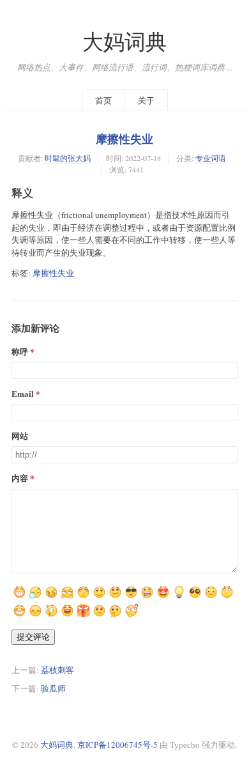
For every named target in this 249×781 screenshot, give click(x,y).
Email (22, 393)
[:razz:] (211, 597)
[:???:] (115, 597)
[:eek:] (51, 615)
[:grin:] (163, 597)
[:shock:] (83, 597)
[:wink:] (19, 615)
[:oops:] (195, 597)
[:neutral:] (35, 597)
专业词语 (210, 158)
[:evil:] (147, 597)
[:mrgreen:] (19, 597)
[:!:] (115, 615)
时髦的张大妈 (68, 158)
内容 (19, 478)
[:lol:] (67, 615)
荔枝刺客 (57, 670)
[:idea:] (179, 597)
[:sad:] (99, 615)
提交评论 (33, 637)
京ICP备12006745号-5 (117, 744)
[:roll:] (227, 597)
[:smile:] (99, 597)
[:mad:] (83, 615)
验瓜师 (53, 688)
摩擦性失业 (124, 138)
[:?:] (131, 615)
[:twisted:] (51, 597)
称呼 (19, 351)
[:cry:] (35, 615)
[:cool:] (131, 597)
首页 (103, 100)
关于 (146, 100)
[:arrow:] (67, 597)
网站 (19, 435)
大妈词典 (124, 41)
